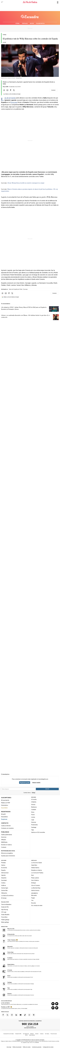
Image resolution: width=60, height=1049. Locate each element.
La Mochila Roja (35, 888)
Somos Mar (4, 890)
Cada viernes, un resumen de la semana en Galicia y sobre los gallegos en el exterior (23, 965)
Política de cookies (27, 1047)
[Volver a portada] (30, 2)
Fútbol (18, 23)
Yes (32, 900)
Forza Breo (4, 917)
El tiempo (3, 898)
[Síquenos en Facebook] (3, 1015)
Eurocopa (14, 102)
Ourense (33, 822)
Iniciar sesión (36, 782)
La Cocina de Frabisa (37, 872)
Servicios (3, 837)
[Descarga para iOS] (53, 1003)
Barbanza (34, 807)
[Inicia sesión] (57, 2)
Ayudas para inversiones (8, 855)
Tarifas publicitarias (6, 834)
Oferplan (3, 839)
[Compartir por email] (7, 90)
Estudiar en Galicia (36, 870)
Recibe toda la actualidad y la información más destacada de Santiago (20, 983)
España (3, 870)
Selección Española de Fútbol (15, 289)
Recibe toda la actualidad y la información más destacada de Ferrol (20, 976)
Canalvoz (42, 1033)
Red (32, 875)
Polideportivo (40, 23)
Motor (32, 23)
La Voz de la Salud (36, 862)
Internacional (4, 872)
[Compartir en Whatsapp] (4, 90)
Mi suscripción (5, 800)
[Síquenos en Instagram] (12, 1015)
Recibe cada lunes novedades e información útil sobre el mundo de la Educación (22, 947)
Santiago (33, 827)
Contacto (3, 847)
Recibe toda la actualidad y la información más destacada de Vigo (19, 988)
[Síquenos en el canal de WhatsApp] (29, 1015)
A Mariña (33, 802)
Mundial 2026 (5, 902)
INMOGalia (4, 842)
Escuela (33, 903)
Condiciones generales (36, 1047)
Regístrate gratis (25, 782)
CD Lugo (3, 912)
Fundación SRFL (18, 1033)
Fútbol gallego (5, 919)
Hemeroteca (4, 805)
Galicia (3, 865)
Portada (3, 862)
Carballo (33, 809)
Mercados (34, 895)
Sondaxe (37, 1033)
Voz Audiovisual (26, 1033)
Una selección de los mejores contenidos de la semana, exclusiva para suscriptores (23, 940)
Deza (32, 812)
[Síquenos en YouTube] (20, 1015)
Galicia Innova (35, 890)
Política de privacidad (17, 1047)
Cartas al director (6, 825)
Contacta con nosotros (7, 828)
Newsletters (4, 816)
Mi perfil (3, 814)
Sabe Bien (34, 865)
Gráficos (3, 885)
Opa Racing (4, 909)
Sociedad (4, 880)
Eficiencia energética (7, 853)
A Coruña (33, 799)
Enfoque (33, 883)
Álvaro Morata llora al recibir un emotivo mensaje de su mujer (25, 183)
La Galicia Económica (7, 895)
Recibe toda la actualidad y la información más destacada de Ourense (20, 994)
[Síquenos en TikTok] (25, 1015)
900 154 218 (30, 1024)
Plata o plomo (35, 878)
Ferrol (33, 814)
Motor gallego (5, 922)
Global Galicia (35, 867)
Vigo (32, 830)
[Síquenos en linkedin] (16, 1015)
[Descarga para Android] (56, 1003)
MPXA (26, 1035)
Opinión (3, 875)
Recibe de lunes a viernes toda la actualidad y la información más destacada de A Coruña (24, 971)
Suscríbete (4, 808)
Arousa (33, 804)
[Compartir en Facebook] (10, 90)
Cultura (3, 883)
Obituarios (4, 893)
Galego (33, 792)
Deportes (3, 878)
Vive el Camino (35, 885)
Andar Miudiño (5, 914)
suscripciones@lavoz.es (30, 1027)
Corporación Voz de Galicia (8, 1033)
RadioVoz (32, 1033)
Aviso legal (9, 1047)
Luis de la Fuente (9, 98)
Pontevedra (34, 824)
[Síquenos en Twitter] (7, 1015)
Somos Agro (4, 888)
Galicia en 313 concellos (38, 832)
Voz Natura (47, 1033)
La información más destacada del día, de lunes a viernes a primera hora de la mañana (23, 929)
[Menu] (2, 2)
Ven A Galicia (35, 880)
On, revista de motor (36, 905)
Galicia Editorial (32, 1035)
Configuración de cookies (48, 1047)
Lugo (32, 819)
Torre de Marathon (6, 904)
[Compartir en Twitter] (14, 90)
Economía (4, 867)
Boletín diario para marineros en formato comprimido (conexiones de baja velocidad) (23, 958)
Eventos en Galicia (6, 844)
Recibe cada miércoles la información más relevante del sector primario (20, 953)
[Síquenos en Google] (34, 1015)
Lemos (33, 817)
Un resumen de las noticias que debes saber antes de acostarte (19, 935)
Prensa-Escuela (54, 1033)
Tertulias (25, 23)
